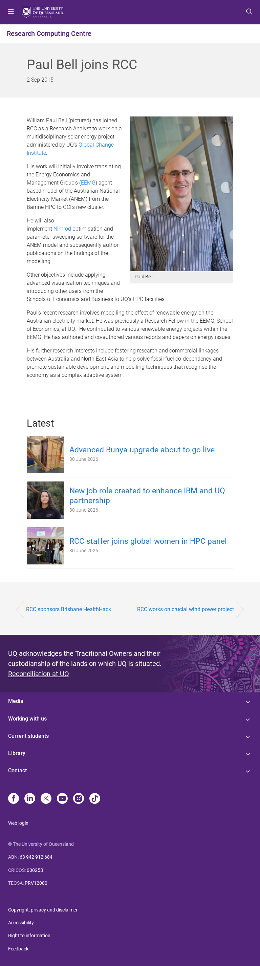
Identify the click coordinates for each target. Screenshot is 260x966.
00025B (35, 870)
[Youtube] (62, 799)
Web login (18, 823)
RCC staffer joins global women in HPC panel (148, 541)
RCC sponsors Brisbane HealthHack (68, 609)
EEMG (88, 182)
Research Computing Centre (49, 33)
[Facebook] (13, 799)
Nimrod (62, 229)
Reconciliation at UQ (38, 674)
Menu (11, 12)
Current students (28, 736)
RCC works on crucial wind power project (185, 609)
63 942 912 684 (36, 857)
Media (15, 701)
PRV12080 (36, 883)
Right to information (29, 935)
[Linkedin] (29, 799)
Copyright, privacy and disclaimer (43, 910)
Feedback (18, 948)
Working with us (27, 718)
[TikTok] (94, 799)
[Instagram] (78, 799)
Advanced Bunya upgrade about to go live (142, 449)
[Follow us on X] (46, 799)
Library (16, 753)
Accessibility (21, 922)
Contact (17, 770)
